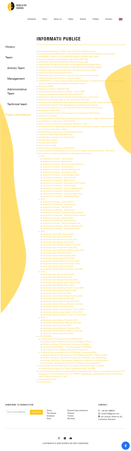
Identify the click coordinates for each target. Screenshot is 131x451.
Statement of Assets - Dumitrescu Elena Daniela (63, 164)
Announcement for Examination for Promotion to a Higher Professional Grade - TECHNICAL (77, 151)
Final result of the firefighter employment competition (65, 350)
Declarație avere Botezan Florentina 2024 (60, 320)
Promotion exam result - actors (54, 129)
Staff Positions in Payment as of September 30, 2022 (61, 132)
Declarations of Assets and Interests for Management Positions (65, 154)
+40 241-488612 (108, 411)
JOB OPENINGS (45, 336)
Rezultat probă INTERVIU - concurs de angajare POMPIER (67, 347)
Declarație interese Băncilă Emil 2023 (58, 299)
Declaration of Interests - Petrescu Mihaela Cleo (63, 188)
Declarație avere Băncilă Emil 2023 (57, 277)
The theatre (51, 413)
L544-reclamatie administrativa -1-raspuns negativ (60, 78)
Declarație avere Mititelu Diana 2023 (58, 285)
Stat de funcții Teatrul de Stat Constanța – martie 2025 (61, 92)
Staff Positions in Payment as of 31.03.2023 (57, 121)
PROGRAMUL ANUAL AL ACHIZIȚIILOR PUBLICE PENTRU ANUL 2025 (68, 57)
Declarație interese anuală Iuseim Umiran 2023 (62, 312)
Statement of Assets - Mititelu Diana (58, 167)
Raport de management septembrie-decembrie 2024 (61, 94)
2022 (43, 231)
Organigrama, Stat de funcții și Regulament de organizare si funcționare (69, 97)
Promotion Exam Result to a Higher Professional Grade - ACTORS (68, 369)
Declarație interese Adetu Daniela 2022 (59, 256)
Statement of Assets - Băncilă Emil (57, 162)
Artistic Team (16, 68)
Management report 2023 (49, 111)
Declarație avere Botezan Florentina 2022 (60, 240)
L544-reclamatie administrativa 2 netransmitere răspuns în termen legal (69, 76)
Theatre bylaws (45, 382)
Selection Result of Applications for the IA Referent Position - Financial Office (75, 355)
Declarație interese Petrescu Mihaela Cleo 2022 (63, 269)
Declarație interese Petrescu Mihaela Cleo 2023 (63, 304)
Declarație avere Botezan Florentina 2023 (60, 280)
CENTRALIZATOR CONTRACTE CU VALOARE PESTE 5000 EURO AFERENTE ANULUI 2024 (77, 54)
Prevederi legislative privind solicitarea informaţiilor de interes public (67, 70)
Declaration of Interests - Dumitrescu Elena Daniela (64, 183)
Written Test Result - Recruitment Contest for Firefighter (66, 344)
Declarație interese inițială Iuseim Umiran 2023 (63, 296)
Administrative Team (17, 91)
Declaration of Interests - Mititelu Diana (59, 186)
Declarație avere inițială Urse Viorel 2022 (60, 248)
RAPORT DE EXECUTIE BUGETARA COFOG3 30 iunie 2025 (63, 62)
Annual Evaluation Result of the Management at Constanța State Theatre (69, 113)
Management (16, 78)
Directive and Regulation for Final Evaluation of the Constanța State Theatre (70, 108)
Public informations (18, 115)
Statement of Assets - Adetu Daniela (58, 159)
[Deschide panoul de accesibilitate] (126, 446)
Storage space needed (48, 140)
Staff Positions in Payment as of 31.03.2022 (57, 137)
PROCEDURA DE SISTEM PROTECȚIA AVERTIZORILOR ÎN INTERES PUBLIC (70, 67)
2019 (43, 199)
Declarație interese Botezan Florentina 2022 (61, 261)
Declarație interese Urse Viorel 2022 (58, 266)
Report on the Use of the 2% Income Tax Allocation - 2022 (63, 124)
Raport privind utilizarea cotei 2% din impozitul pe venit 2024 (64, 100)
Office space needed (47, 145)
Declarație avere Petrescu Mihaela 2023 (59, 291)
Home (49, 411)
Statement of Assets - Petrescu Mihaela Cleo (62, 170)
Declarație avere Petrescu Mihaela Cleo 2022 (62, 245)
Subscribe (36, 412)
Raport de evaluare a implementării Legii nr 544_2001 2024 (63, 59)
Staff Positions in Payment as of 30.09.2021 (57, 148)
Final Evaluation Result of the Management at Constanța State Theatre (68, 105)
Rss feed (71, 419)
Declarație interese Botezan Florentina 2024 (61, 328)
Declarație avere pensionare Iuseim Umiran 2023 (63, 288)
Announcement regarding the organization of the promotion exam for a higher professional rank (78, 102)
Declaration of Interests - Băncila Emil (59, 180)
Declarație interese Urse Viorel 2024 (58, 334)
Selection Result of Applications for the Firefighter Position (67, 342)
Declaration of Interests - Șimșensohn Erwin (61, 191)
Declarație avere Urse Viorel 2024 (57, 326)
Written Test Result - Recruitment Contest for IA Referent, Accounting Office (75, 358)
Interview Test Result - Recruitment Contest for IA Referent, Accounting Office (75, 361)
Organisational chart (47, 379)
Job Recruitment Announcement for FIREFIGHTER (62, 339)
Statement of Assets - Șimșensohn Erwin (60, 172)
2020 (43, 156)
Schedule (50, 416)
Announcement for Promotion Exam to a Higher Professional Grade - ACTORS (71, 366)
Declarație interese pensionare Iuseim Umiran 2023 (64, 315)
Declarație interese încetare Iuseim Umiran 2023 (63, 309)
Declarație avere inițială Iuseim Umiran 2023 (61, 283)
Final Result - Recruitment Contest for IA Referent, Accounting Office (72, 363)
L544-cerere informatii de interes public (55, 73)
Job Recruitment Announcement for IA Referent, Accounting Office (69, 352)
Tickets (70, 416)
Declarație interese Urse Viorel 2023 (58, 307)
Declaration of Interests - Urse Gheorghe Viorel (62, 194)
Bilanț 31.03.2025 (46, 86)
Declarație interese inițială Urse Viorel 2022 (61, 264)
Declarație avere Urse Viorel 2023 (57, 293)
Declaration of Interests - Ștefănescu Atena (61, 197)
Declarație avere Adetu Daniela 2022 (58, 234)
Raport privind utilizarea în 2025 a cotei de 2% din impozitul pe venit (67, 51)
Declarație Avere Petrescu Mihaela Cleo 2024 (62, 323)
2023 (43, 272)
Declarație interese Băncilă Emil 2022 (58, 258)
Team (49, 419)
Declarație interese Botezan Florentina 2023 (61, 301)
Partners (70, 413)
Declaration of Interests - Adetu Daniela (59, 178)
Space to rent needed (48, 116)
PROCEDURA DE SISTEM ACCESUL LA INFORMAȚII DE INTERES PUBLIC (70, 65)
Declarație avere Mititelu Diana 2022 (58, 242)
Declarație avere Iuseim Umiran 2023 (58, 274)
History (10, 47)
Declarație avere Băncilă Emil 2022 (57, 237)
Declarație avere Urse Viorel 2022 (57, 253)
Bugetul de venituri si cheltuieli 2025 (54, 89)
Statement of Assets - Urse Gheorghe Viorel (61, 175)
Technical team (17, 104)
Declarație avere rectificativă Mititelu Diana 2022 (63, 250)
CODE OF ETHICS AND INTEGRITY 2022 (56, 135)
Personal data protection (77, 411)
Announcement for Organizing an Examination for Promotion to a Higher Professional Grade (77, 119)
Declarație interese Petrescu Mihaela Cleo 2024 (63, 331)
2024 (43, 318)
